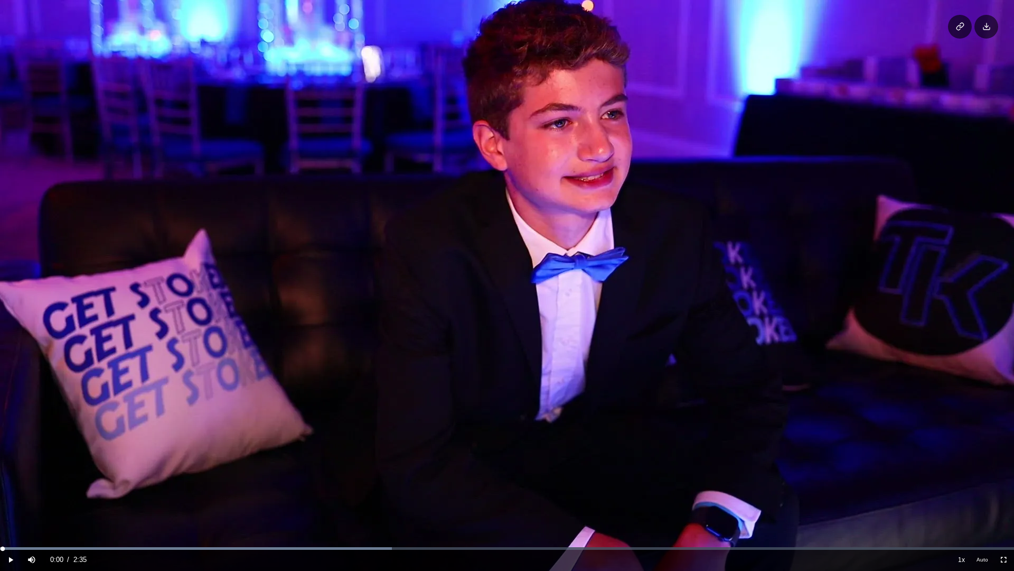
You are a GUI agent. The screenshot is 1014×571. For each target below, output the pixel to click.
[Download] (986, 27)
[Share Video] (960, 27)
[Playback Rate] (961, 560)
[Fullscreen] (1003, 560)
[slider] (507, 548)
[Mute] (31, 560)
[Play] (10, 560)
